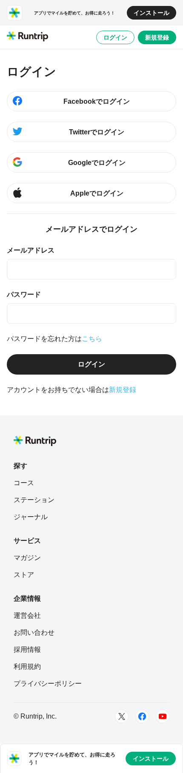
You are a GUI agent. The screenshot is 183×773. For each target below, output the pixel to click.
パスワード (24, 294)
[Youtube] (162, 716)
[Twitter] (122, 716)
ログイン (115, 37)
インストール (151, 12)
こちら (92, 338)
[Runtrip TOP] (27, 37)
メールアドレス (30, 250)
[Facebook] (142, 716)
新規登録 (157, 37)
